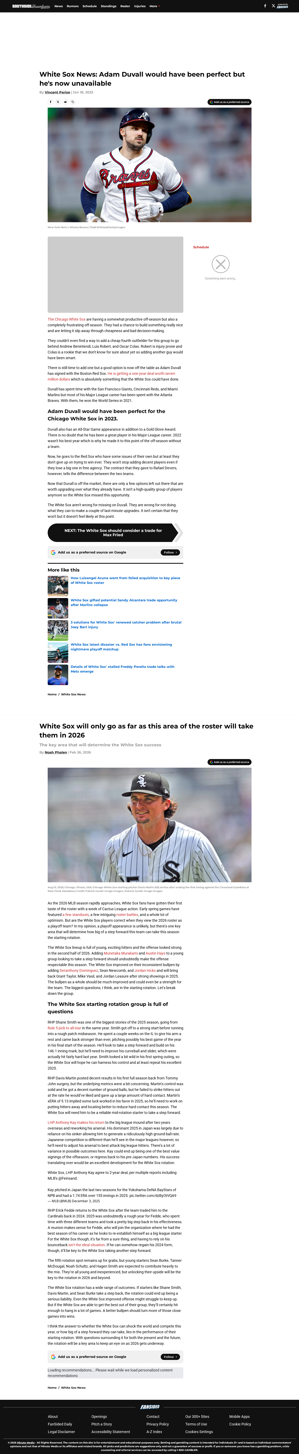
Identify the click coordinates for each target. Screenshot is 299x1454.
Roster (125, 6)
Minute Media (26, 1442)
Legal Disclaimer (61, 1432)
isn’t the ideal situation (86, 1245)
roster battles (127, 914)
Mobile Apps (239, 1416)
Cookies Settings (199, 1432)
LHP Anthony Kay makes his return (76, 1122)
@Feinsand (67, 1178)
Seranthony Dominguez (79, 970)
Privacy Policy (158, 1424)
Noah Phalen (56, 752)
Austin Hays (155, 953)
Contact (153, 1416)
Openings (99, 1416)
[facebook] (265, 5)
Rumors (73, 6)
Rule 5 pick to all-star (64, 1028)
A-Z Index (154, 1432)
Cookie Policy (240, 1424)
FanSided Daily (60, 1424)
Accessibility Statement (110, 1432)
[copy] (73, 102)
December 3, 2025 (86, 1201)
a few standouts (75, 914)
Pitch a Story (101, 1424)
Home (52, 694)
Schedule (90, 6)
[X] (273, 5)
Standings (108, 6)
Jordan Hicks (145, 970)
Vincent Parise (57, 92)
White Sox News (73, 694)
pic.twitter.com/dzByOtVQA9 (152, 1195)
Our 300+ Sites (197, 1416)
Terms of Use (196, 1424)
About (53, 1416)
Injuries (139, 6)
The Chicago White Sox (66, 319)
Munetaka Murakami (121, 953)
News (58, 6)
